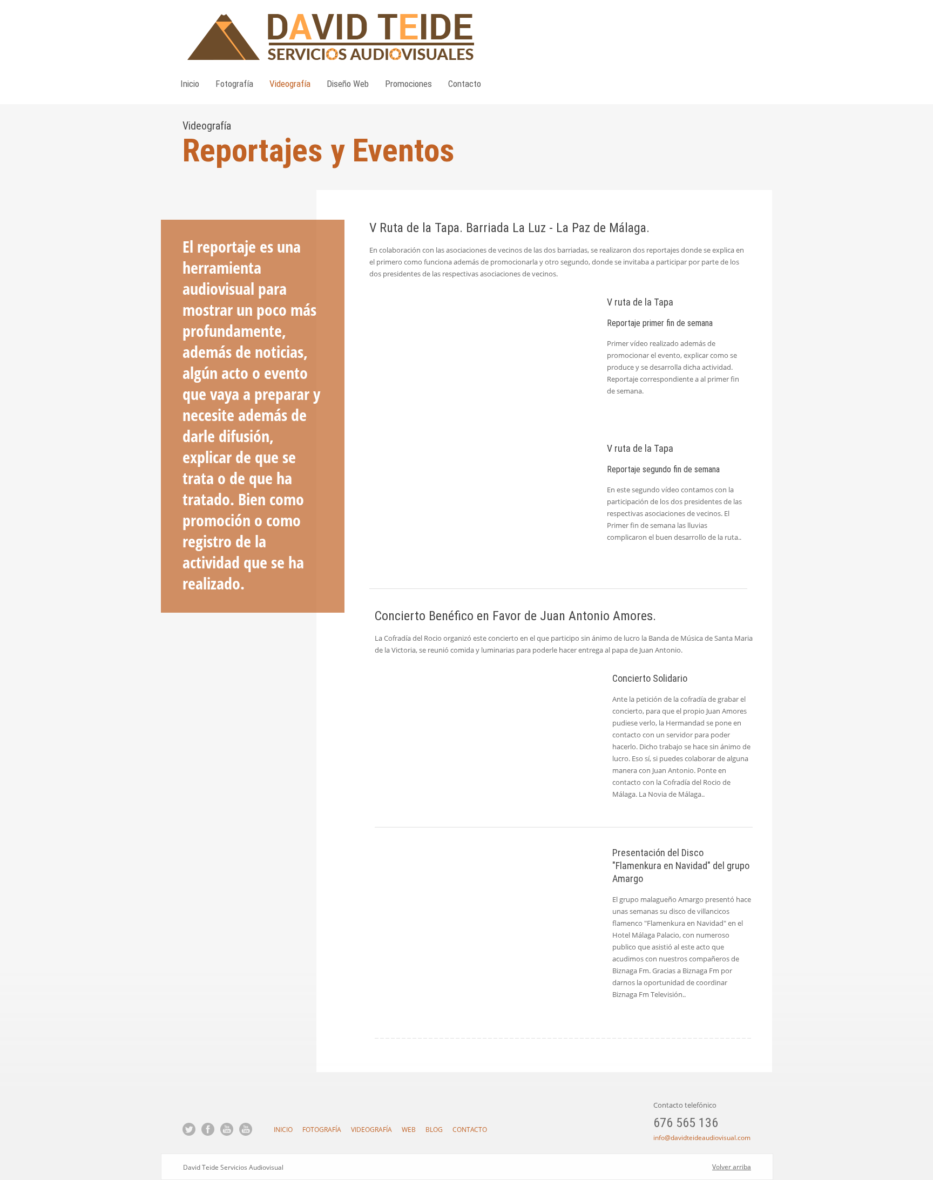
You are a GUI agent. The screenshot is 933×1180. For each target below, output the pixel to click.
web (409, 1129)
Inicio (189, 83)
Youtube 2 (245, 1129)
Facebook (207, 1129)
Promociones (408, 83)
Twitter (188, 1129)
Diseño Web (348, 83)
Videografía (289, 83)
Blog (434, 1129)
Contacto (464, 83)
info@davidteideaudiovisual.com (702, 1137)
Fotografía (234, 83)
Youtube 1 (226, 1129)
